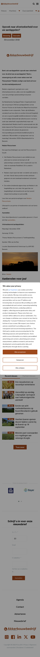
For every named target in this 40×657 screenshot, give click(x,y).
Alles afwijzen (20, 368)
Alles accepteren (20, 352)
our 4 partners (13, 290)
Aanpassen (20, 360)
